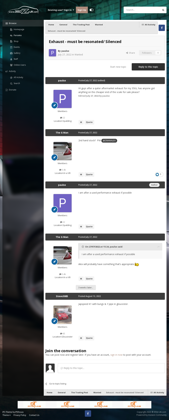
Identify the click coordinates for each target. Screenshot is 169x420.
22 (63, 117)
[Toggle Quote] (83, 246)
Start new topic (118, 66)
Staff (15, 59)
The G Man (62, 132)
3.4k (63, 169)
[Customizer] (91, 10)
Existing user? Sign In (60, 9)
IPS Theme (7, 412)
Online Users (19, 65)
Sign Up (82, 9)
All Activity (18, 77)
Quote (89, 122)
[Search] (163, 10)
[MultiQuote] (81, 122)
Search (16, 83)
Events (16, 47)
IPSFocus (19, 412)
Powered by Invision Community (151, 415)
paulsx (65, 50)
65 (63, 333)
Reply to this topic (148, 66)
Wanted (79, 54)
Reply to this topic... (73, 368)
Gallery (16, 53)
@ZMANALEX (109, 140)
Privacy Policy (20, 415)
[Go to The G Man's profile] (62, 151)
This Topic (150, 9)
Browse (12, 23)
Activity (12, 71)
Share (131, 52)
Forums (17, 35)
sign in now (116, 354)
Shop (15, 41)
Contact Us (34, 415)
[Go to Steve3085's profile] (62, 315)
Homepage (18, 29)
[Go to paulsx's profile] (52, 52)
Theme (5, 415)
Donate (12, 89)
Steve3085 (62, 296)
